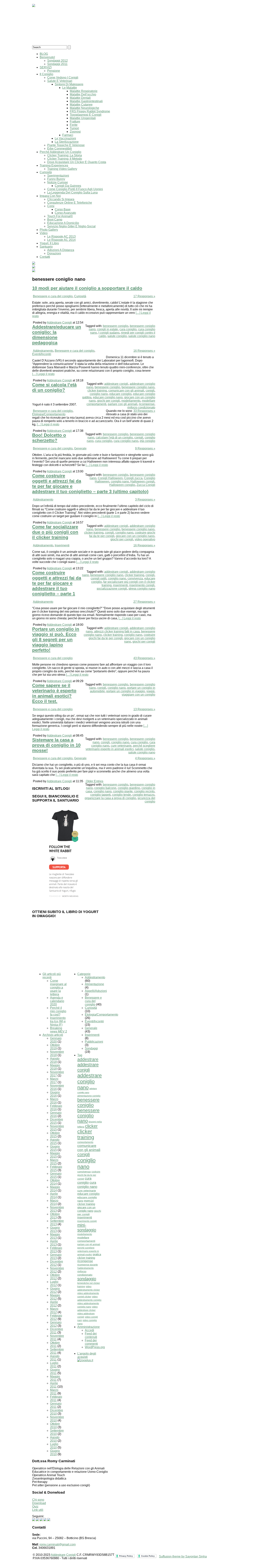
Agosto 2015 (54, 1141)
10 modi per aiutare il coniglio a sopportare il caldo (87, 288)
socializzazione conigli (112, 588)
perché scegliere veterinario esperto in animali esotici (120, 747)
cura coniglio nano (126, 441)
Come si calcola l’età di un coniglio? (54, 387)
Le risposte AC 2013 (61, 236)
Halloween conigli (142, 481)
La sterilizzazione (67, 141)
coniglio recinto (144, 791)
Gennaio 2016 (56, 1114)
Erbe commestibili (59, 148)
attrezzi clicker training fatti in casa (117, 631)
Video (44, 233)
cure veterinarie (121, 745)
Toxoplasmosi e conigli (85, 114)
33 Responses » (144, 410)
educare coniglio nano (108, 397)
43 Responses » (144, 658)
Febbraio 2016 (56, 1107)
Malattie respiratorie (83, 91)
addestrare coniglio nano (89, 1081)
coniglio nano (99, 394)
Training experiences (54, 165)
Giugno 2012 (55, 1290)
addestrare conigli (116, 383)
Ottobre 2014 (55, 1182)
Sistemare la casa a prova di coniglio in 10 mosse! (56, 745)
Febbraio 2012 (56, 1317)
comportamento (85, 1142)
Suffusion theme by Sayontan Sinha (183, 1556)
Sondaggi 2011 (57, 64)
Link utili (37, 1509)
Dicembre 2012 (56, 1263)
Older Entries (94, 781)
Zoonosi (75, 131)
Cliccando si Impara (60, 199)
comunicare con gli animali (126, 390)
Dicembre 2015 (56, 1121)
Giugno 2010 (55, 1452)
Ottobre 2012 (55, 1276)
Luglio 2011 (54, 1364)
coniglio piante (123, 791)
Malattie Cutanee (81, 104)
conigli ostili (98, 578)
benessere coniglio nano (138, 387)
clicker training (97, 390)
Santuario (46, 246)
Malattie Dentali (80, 97)
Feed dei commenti (91, 1342)
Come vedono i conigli (62, 77)
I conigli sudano (108, 332)
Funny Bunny (56, 179)
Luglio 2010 (54, 1445)
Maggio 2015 (55, 1155)
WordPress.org (95, 1347)
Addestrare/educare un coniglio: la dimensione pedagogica (56, 334)
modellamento (130, 400)
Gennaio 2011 (56, 1405)
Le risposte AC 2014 (61, 239)
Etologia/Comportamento (48, 414)
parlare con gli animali (122, 404)
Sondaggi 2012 (57, 60)
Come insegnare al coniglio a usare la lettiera (58, 987)
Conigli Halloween (110, 478)
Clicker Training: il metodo (64, 158)
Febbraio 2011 (56, 1398)
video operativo (145, 539)
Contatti (45, 256)
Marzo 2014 (54, 1202)
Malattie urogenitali (83, 118)
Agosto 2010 (54, 1439)
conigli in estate (107, 329)
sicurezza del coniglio (146, 800)
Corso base (63, 209)
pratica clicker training (89, 1256)
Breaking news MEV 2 (58, 1029)
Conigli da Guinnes (68, 185)
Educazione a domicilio (63, 223)
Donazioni (54, 253)
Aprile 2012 (54, 1303)
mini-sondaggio (86, 1227)
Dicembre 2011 (56, 1331)
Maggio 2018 (55, 1067)
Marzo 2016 (54, 1101)
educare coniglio (120, 394)
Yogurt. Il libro (49, 243)
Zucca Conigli (146, 484)
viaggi (150, 691)
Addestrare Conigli (59, 322)
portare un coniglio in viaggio (125, 691)
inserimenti (120, 585)
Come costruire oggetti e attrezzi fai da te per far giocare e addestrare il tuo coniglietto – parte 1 (56, 583)
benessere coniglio (115, 326)
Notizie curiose (57, 182)
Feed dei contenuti (91, 1335)
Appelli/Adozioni (96, 990)
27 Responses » (144, 601)
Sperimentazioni (58, 175)
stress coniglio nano (141, 588)
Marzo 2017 (54, 1080)
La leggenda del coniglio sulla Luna (72, 192)
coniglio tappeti (100, 794)
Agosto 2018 (54, 1060)
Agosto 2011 (54, 1358)
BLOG (44, 53)
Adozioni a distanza (60, 250)
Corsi (50, 206)
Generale (80, 448)
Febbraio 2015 (56, 1168)
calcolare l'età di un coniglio (114, 437)
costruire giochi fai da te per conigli (122, 636)
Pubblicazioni (94, 1041)
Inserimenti (62, 545)
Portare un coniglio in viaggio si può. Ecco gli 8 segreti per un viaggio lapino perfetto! (55, 639)
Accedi (89, 1330)
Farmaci (67, 135)
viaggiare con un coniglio (138, 694)
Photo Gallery (49, 229)
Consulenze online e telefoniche (69, 202)
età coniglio (147, 441)
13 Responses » (144, 709)
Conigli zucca (133, 478)
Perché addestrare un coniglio (60, 152)
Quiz (35, 1506)
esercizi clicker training (86, 1202)
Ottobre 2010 (55, 1425)
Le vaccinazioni (65, 138)
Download (39, 1503)
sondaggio (86, 1278)
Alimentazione (94, 984)
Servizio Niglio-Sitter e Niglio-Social (71, 226)
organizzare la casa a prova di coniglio (110, 798)
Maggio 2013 (55, 1236)
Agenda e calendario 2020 (57, 1001)
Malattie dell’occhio (83, 94)
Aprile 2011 (54, 1385)
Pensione (53, 70)
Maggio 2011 (55, 1378)
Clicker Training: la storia (64, 155)
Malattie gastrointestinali (86, 101)
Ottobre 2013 (55, 1216)
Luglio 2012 (54, 1283)
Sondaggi (91, 1048)
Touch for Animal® (60, 216)
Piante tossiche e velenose (66, 145)
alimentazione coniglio (88, 1096)
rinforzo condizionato (141, 407)
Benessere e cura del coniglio (53, 296)
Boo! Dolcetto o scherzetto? (49, 438)
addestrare (87, 1059)
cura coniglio (128, 329)
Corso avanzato (65, 212)
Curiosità (46, 172)
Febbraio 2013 (56, 1249)
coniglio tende (121, 794)
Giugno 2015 (55, 1148)
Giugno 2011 (55, 1371)
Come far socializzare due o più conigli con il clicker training (55, 532)
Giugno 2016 (55, 1094)
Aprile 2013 (54, 1243)
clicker (91, 1126)
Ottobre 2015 (55, 1134)
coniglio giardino (129, 788)
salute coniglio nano (141, 336)
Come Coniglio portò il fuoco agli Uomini (75, 189)
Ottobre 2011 (55, 1344)
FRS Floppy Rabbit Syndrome (90, 111)
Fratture (75, 121)
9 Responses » (145, 448)
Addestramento (43, 350)
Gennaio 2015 (56, 1175)
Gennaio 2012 (56, 1324)
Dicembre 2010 (56, 1412)
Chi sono (38, 1499)
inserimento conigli (141, 585)
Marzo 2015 (54, 1161)
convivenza (135, 578)
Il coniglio (46, 74)
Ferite (74, 124)
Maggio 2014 (55, 1188)
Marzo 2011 (54, 1391)
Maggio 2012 (55, 1297)
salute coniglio (117, 336)
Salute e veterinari (59, 80)
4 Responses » (145, 758)
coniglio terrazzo (143, 794)
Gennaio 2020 (56, 1040)
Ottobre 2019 (55, 1046)
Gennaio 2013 (56, 1256)
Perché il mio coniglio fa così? (58, 1011)
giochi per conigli (108, 400)
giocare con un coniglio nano (135, 536)
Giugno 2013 (55, 1229)
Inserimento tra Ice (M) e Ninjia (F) (58, 1021)
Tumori (74, 128)
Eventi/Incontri (41, 354)
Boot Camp (54, 219)
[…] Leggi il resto (43, 374)
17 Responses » (144, 296)
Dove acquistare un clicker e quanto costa (76, 162)
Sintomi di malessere (69, 84)
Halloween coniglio (122, 484)
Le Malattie (69, 87)
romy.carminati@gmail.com (58, 1544)
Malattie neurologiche (84, 108)
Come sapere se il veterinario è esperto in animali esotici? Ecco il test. (54, 693)
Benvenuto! (47, 57)
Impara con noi (50, 195)
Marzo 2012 (54, 1310)
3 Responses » (145, 499)
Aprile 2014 (54, 1195)
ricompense (146, 404)
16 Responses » (144, 350)
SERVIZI (46, 67)
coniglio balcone (105, 788)
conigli (150, 390)
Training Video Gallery (62, 168)
